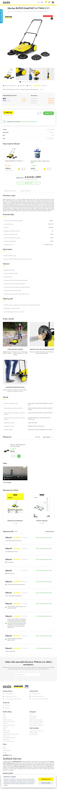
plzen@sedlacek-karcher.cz (38, 696)
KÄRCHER (5, 727)
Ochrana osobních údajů (8, 725)
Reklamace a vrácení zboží (9, 721)
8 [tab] (33, 81)
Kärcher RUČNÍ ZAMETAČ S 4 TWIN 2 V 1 (39, 11)
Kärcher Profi (33, 718)
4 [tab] (25, 81)
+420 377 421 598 (36, 693)
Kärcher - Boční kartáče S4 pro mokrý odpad (17, 445)
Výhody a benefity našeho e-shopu (11, 734)
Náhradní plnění (6, 732)
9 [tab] (35, 81)
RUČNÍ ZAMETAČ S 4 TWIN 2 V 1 (14, 161)
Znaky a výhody (25, 191)
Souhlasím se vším (46, 779)
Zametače (25, 11)
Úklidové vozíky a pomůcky (36, 723)
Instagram (7, 708)
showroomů (48, 765)
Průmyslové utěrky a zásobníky (36, 721)
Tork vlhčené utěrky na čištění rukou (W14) (40, 161)
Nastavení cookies (46, 783)
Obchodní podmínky (7, 720)
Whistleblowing (6, 739)
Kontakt (4, 752)
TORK (4, 728)
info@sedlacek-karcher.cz (11, 696)
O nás (4, 716)
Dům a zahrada (18, 11)
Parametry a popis (10, 191)
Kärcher (52, 761)
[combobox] (47, 437)
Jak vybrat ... (5, 723)
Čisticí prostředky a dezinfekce (36, 725)
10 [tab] (36, 81)
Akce (31, 714)
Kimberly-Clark (6, 730)
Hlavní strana (11, 11)
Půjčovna (5, 748)
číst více (41, 89)
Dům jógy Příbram (34, 734)
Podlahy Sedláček (34, 732)
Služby (4, 747)
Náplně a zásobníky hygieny (36, 720)
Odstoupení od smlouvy (8, 741)
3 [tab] (23, 81)
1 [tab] (20, 81)
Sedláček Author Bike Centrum (37, 731)
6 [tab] (29, 81)
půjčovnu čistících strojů (19, 765)
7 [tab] (31, 81)
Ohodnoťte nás (6, 736)
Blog (4, 714)
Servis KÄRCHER (7, 750)
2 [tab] (22, 81)
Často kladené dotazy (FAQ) (9, 737)
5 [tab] (27, 81)
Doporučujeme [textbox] (46, 437)
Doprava (5, 718)
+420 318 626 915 (9, 693)
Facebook (7, 705)
